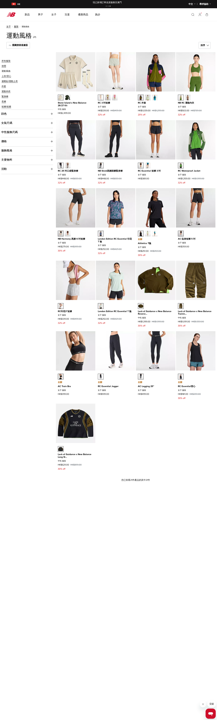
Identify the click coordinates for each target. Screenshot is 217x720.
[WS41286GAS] (100, 97)
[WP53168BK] (100, 165)
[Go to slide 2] (108, 6)
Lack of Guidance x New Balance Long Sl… (74, 455)
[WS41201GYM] (60, 306)
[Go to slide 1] (107, 6)
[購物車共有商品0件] (206, 14)
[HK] (12, 4)
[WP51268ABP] (67, 165)
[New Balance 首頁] (12, 14)
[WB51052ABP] (187, 97)
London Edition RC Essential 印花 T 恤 (115, 240)
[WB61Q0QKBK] (60, 376)
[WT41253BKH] (140, 233)
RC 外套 (142, 102)
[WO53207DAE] (180, 165)
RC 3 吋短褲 (104, 102)
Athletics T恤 (144, 243)
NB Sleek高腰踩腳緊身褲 (110, 170)
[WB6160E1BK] (140, 376)
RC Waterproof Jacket (189, 170)
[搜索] (192, 14)
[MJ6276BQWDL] (140, 306)
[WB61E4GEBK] (180, 233)
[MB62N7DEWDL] (180, 306)
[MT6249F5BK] (60, 449)
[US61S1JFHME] (67, 97)
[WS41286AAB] (114, 97)
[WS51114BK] (60, 233)
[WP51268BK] (60, 165)
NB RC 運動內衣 (186, 102)
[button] (199, 14)
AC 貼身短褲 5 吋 (187, 239)
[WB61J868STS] (147, 165)
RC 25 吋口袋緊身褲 (68, 170)
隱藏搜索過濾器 (20, 45)
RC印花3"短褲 (65, 311)
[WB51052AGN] (180, 97)
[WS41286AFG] (107, 97)
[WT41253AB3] (147, 233)
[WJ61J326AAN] (140, 97)
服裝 (16, 26)
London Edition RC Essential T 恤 (115, 311)
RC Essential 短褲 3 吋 (149, 170)
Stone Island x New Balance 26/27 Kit (72, 104)
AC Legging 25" (146, 386)
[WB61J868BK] (140, 165)
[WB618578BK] (100, 376)
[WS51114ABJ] (67, 233)
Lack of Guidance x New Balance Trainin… (194, 312)
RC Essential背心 (186, 386)
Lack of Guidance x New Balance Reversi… (154, 312)
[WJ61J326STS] (154, 97)
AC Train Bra (64, 386)
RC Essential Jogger (108, 386)
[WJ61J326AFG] (147, 97)
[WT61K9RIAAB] (100, 233)
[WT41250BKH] (180, 376)
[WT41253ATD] (154, 233)
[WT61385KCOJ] (100, 306)
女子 (8, 26)
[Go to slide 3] (110, 6)
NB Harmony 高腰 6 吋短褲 (71, 239)
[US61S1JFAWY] (60, 97)
